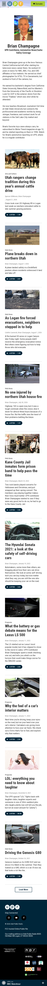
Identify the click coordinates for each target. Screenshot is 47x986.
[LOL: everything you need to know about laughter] (22, 759)
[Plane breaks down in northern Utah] (22, 235)
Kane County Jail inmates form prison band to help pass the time (21, 468)
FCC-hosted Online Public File (16, 929)
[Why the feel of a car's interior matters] (22, 687)
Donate (38, 4)
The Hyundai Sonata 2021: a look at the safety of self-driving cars (21, 551)
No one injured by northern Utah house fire (23, 394)
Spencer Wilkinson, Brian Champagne (18, 196)
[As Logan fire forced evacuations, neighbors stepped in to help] (22, 299)
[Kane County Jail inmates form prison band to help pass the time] (22, 443)
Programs (8, 622)
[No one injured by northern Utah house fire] (22, 373)
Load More (23, 889)
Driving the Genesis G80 (23, 852)
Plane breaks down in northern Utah (21, 256)
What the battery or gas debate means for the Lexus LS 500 (22, 630)
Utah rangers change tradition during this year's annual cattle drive (20, 184)
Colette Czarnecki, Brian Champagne (17, 333)
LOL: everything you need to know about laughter (20, 783)
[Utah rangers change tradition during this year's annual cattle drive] (22, 158)
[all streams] (43, 983)
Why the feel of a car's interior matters (21, 708)
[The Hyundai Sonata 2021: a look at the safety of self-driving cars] (22, 530)
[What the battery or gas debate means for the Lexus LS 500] (22, 607)
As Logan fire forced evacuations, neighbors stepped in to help (22, 322)
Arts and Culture (11, 174)
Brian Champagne (11, 264)
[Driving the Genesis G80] (22, 834)
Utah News (9, 250)
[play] (3, 983)
